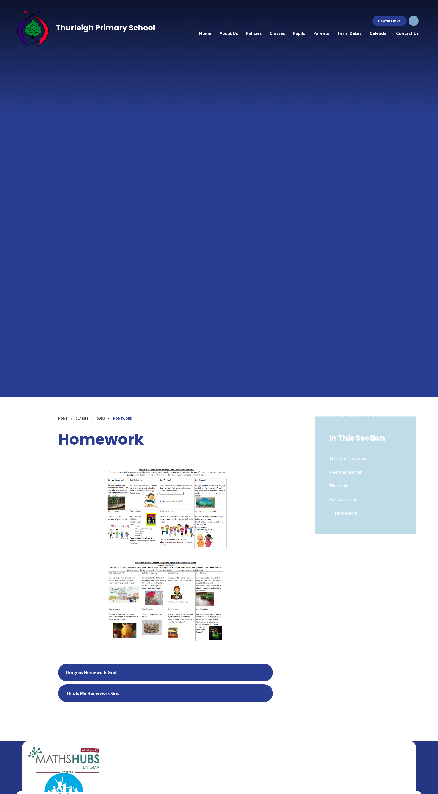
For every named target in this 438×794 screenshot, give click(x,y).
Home (62, 418)
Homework (122, 418)
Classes (82, 418)
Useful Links (389, 20)
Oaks (101, 418)
